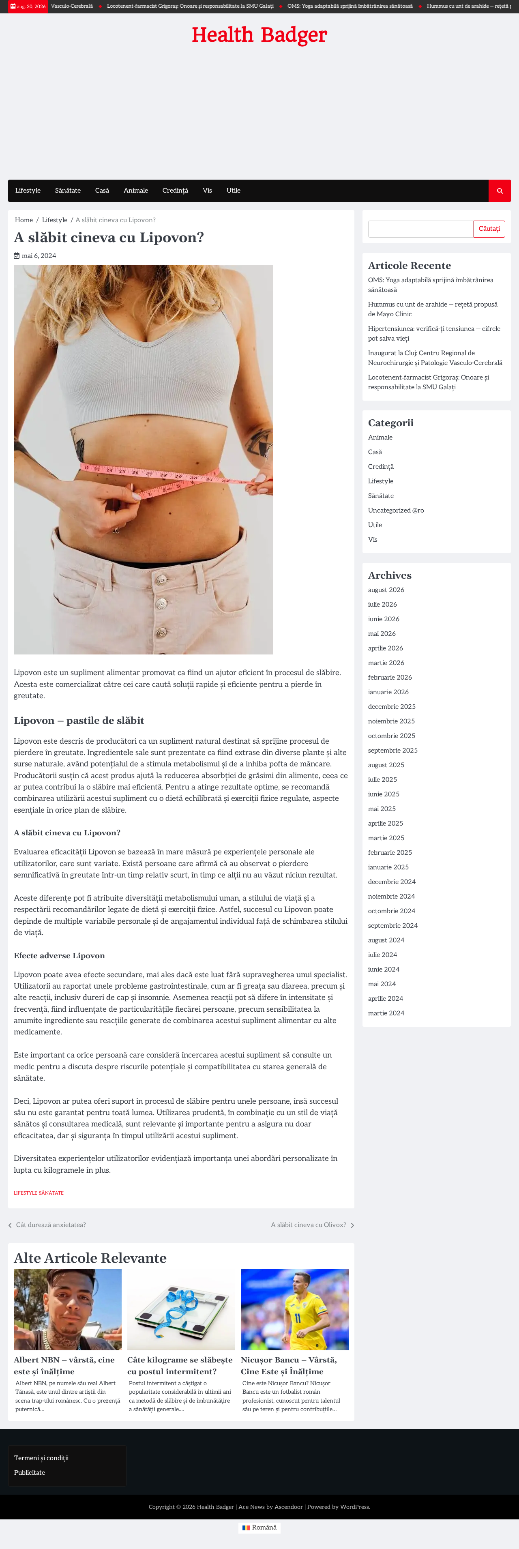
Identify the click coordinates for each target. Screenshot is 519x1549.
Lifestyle (28, 191)
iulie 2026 (382, 605)
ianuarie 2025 (388, 867)
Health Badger (260, 35)
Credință (175, 191)
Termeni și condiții (41, 1458)
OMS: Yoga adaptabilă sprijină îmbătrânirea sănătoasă (321, 6)
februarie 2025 (390, 853)
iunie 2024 (384, 970)
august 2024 (386, 940)
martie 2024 (386, 1013)
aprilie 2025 (385, 824)
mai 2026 (382, 634)
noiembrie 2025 (391, 721)
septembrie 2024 (393, 926)
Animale (136, 191)
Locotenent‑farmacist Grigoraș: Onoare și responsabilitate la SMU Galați (161, 6)
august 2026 (386, 590)
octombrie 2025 (391, 736)
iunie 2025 (383, 794)
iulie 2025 (382, 780)
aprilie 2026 (385, 648)
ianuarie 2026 (388, 692)
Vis (207, 191)
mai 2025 (382, 809)
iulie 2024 (382, 955)
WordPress (354, 1507)
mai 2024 (382, 984)
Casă (102, 191)
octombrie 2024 (392, 911)
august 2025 (386, 765)
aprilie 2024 (385, 999)
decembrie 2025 (392, 707)
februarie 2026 (390, 678)
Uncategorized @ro (396, 511)
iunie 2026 (383, 619)
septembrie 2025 (393, 751)
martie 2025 (386, 838)
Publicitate (29, 1473)
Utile (233, 191)
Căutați (489, 229)
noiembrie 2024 (391, 897)
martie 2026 (386, 663)
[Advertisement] (259, 110)
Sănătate (68, 191)
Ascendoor (289, 1507)
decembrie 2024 (392, 882)
